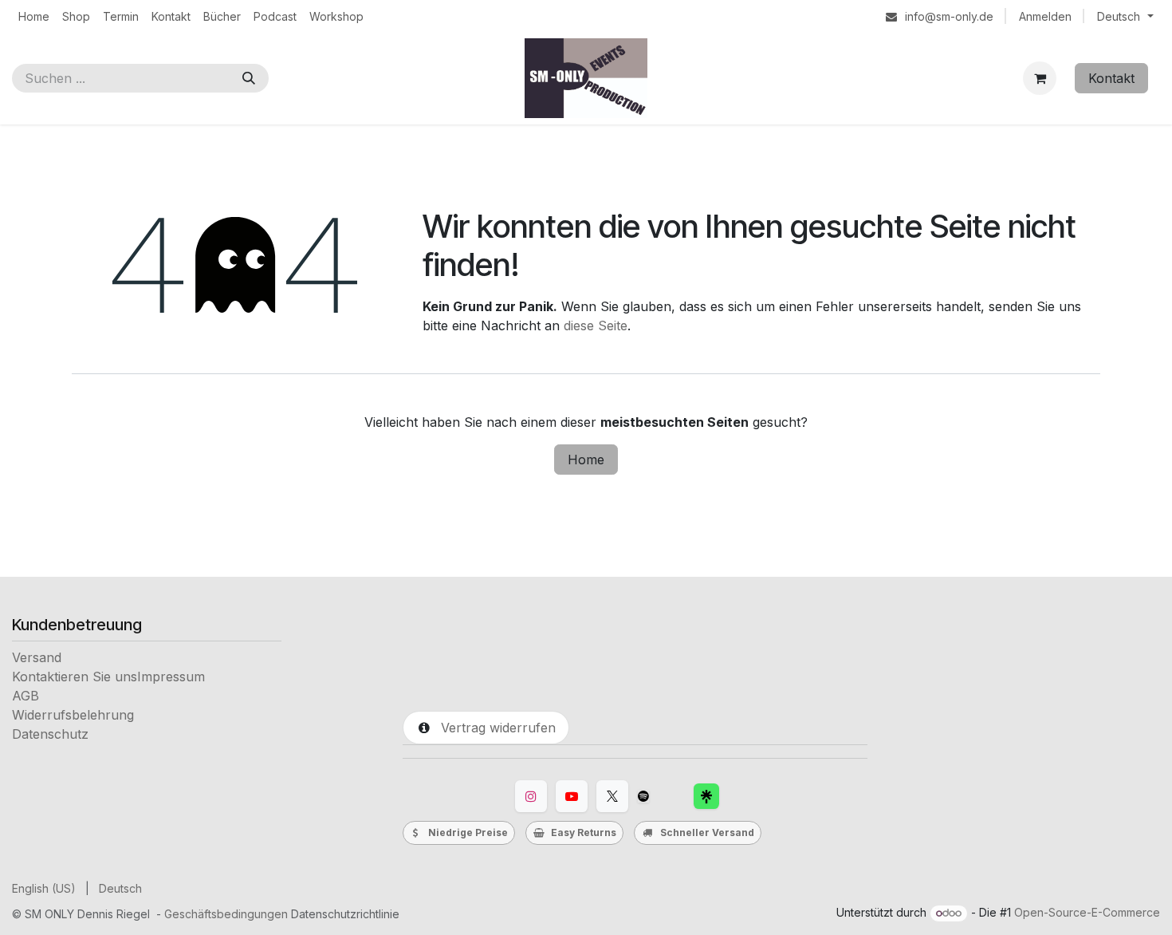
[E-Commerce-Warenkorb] (1039, 78)
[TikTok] (643, 796)
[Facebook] (706, 796)
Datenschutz (50, 734)
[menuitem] (34, 16)
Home (586, 460)
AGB (25, 696)
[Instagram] (531, 796)
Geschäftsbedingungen (226, 914)
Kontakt (1111, 78)
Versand (36, 657)
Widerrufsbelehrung (73, 715)
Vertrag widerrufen (494, 728)
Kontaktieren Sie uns (74, 676)
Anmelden (1045, 16)
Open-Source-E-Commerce (1087, 912)
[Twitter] (612, 796)
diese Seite (595, 325)
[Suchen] (249, 78)
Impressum (171, 676)
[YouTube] (572, 796)
